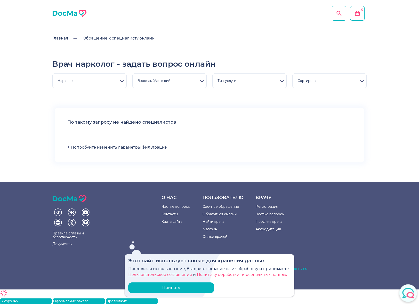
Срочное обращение (220, 206)
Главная (60, 38)
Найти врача (213, 221)
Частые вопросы (175, 206)
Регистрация (267, 206)
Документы (62, 244)
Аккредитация (268, 229)
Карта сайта (171, 221)
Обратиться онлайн (219, 214)
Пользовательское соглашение (160, 274)
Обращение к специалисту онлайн (119, 38)
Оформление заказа (70, 301)
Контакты (169, 214)
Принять (171, 287)
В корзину (9, 301)
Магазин (209, 229)
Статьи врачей (214, 236)
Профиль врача (269, 221)
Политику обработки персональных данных (242, 274)
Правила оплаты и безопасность (68, 235)
